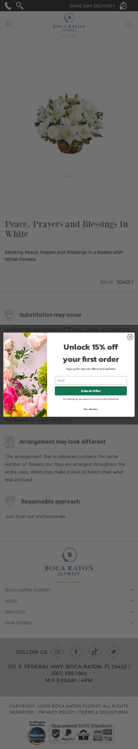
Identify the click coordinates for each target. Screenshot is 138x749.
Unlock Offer (90, 390)
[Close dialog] (130, 337)
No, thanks (90, 409)
